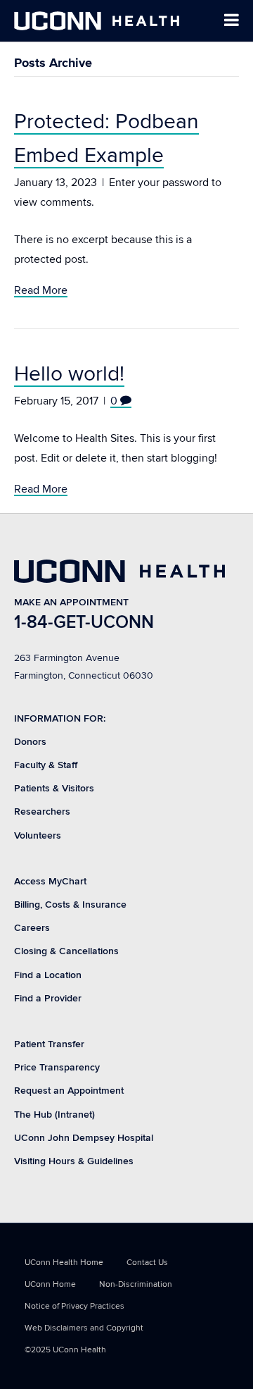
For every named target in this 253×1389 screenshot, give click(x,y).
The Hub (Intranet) (54, 1115)
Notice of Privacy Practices (74, 1306)
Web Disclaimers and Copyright (84, 1328)
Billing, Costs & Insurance (70, 904)
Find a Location (48, 975)
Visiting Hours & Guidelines (74, 1161)
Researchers (42, 811)
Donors (30, 742)
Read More (40, 290)
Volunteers (37, 835)
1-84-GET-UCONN (84, 623)
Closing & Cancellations (66, 951)
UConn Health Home (64, 1262)
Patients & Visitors (54, 788)
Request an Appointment (69, 1091)
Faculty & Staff (45, 765)
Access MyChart (50, 881)
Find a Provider (48, 998)
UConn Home (50, 1284)
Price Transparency (57, 1067)
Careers (32, 928)
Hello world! (69, 374)
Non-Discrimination (135, 1284)
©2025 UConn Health (65, 1350)
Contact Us (147, 1262)
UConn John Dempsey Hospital (83, 1138)
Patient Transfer (49, 1044)
